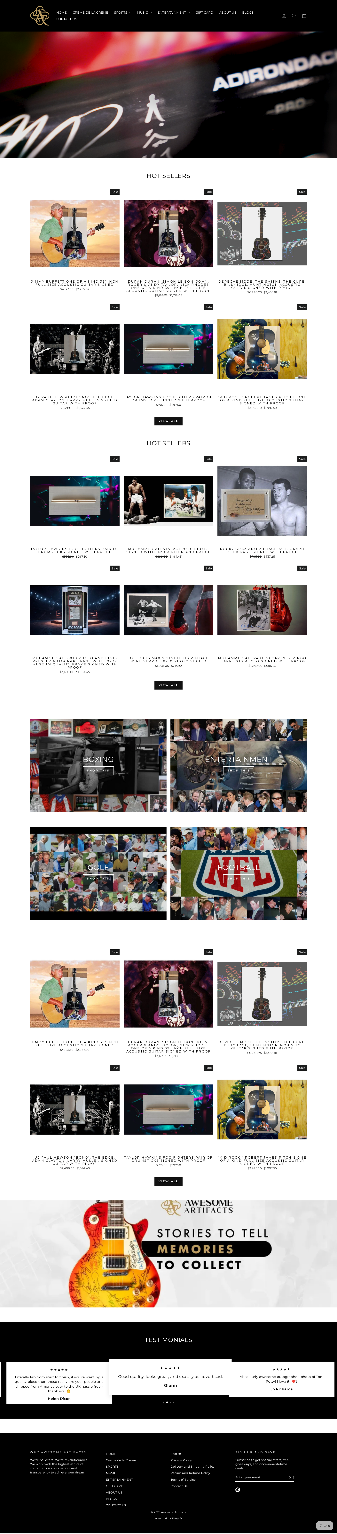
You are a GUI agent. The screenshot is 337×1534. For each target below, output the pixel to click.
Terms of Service (183, 1479)
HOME (61, 12)
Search (176, 1454)
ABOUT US (227, 12)
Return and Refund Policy (190, 1473)
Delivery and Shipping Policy (193, 1466)
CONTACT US (66, 19)
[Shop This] (98, 765)
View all (169, 421)
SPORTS (121, 12)
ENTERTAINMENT (172, 12)
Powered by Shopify (168, 1518)
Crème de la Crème (90, 12)
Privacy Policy (181, 1460)
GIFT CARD (204, 12)
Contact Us (179, 1486)
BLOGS (248, 12)
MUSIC (143, 12)
